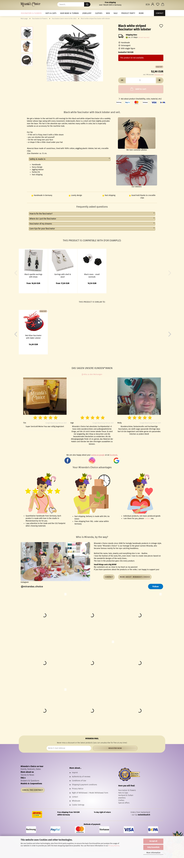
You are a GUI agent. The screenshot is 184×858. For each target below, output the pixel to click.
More (141, 13)
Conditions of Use (79, 781)
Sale (116, 13)
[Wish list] (157, 4)
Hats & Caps (50, 13)
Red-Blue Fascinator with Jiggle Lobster (33, 336)
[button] (147, 4)
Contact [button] (109, 577)
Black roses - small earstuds (92, 275)
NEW (108, 13)
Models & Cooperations (31, 783)
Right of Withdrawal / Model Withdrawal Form (90, 793)
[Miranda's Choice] (31, 4)
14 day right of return (102, 812)
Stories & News (27, 775)
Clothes (98, 13)
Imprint (75, 773)
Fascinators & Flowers (31, 13)
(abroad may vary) (143, 37)
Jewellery (86, 13)
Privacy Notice (114, 846)
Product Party (128, 13)
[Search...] (87, 4)
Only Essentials (153, 847)
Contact (159, 13)
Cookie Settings (78, 805)
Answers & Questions (30, 780)
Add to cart (140, 89)
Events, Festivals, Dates (31, 769)
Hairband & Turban (125, 795)
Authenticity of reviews (81, 777)
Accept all (153, 841)
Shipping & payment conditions (84, 785)
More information (153, 853)
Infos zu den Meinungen (92, 374)
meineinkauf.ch (144, 815)
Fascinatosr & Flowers (127, 790)
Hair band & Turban (69, 13)
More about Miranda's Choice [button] (135, 577)
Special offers (123, 803)
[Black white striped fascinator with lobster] (75, 53)
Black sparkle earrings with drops (33, 275)
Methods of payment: (92, 824)
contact (147, 518)
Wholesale (76, 801)
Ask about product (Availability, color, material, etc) (141, 99)
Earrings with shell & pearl (62, 275)
